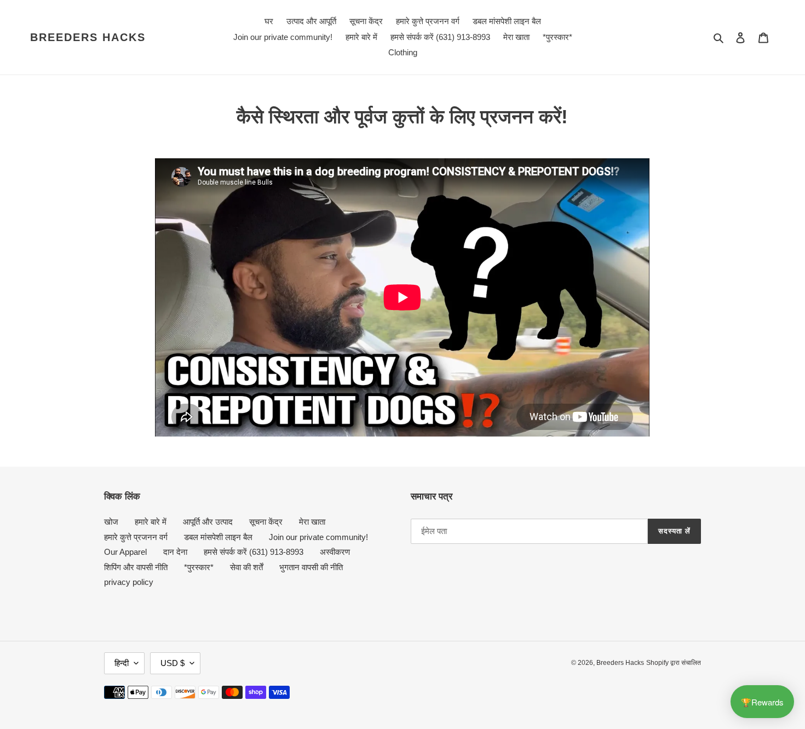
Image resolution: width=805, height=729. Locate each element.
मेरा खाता (312, 521)
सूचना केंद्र (266, 521)
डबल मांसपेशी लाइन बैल (218, 537)
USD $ (172, 663)
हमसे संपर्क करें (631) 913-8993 (253, 551)
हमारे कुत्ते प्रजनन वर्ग (136, 537)
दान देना (175, 551)
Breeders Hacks (88, 37)
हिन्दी (121, 663)
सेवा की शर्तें (246, 567)
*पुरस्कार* (199, 567)
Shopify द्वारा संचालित (673, 663)
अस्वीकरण (335, 551)
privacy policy (128, 582)
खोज (111, 521)
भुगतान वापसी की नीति (311, 567)
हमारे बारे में (150, 521)
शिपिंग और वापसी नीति (136, 567)
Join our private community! (318, 537)
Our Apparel (125, 551)
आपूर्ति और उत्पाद (208, 521)
